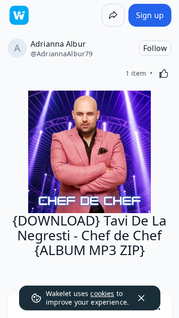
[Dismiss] (141, 298)
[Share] (113, 15)
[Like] (163, 73)
